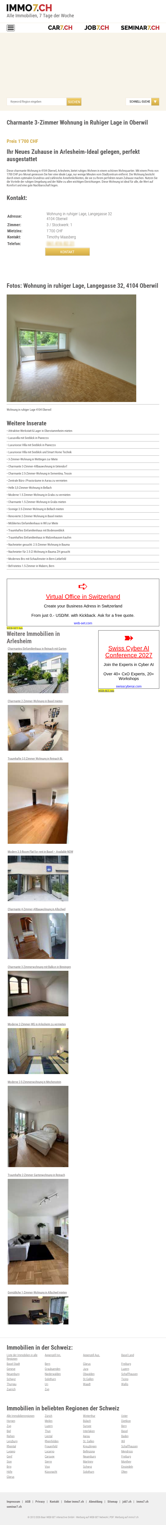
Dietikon (126, 1421)
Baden (125, 1436)
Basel (124, 1431)
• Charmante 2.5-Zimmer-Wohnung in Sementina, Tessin (39, 473)
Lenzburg (12, 1441)
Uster (124, 1416)
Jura (85, 1369)
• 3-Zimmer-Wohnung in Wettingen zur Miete (32, 459)
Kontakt (54, 1501)
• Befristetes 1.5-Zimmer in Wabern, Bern (30, 566)
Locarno (49, 1451)
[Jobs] (96, 28)
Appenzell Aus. (91, 1355)
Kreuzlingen (90, 1446)
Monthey (126, 1461)
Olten (124, 1472)
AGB (27, 1501)
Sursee (87, 1426)
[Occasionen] (60, 28)
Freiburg (126, 1364)
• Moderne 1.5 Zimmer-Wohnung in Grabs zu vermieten (38, 495)
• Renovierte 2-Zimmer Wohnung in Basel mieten (35, 516)
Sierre (48, 1461)
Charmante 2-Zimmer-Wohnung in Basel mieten (35, 701)
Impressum (13, 1501)
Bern (47, 1364)
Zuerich (11, 1389)
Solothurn (50, 1379)
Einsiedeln (127, 1467)
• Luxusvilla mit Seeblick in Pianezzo (28, 438)
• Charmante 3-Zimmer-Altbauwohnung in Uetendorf (37, 466)
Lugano (11, 1451)
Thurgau (11, 1384)
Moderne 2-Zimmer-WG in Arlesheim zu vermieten (37, 1024)
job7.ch (126, 1501)
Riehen (11, 1436)
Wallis (124, 1384)
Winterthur (89, 1416)
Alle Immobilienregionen (20, 1416)
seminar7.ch (14, 1507)
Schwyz (11, 1379)
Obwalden (89, 1374)
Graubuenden (52, 1369)
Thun (48, 1431)
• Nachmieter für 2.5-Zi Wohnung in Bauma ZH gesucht (38, 552)
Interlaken (89, 1431)
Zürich (48, 1416)
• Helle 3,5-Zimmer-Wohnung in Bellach (29, 488)
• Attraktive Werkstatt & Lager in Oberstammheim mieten (39, 431)
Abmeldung (95, 1501)
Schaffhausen (129, 1374)
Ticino (124, 1379)
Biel (9, 1431)
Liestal (48, 1436)
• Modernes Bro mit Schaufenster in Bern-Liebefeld (36, 559)
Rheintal (11, 1446)
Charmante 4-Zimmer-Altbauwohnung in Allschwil (36, 909)
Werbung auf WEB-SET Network (92, 1517)
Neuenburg (13, 1374)
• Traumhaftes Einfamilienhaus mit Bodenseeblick (35, 530)
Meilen (48, 1421)
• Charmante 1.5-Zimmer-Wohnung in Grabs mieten (36, 502)
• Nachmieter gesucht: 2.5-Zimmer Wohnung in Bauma (38, 544)
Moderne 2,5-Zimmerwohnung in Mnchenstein (34, 1082)
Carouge (49, 1456)
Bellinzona (89, 1451)
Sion (9, 1461)
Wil (123, 1441)
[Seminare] (140, 28)
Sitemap (112, 1501)
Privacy (40, 1501)
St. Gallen (88, 1441)
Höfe (9, 1472)
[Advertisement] (83, 67)
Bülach (87, 1421)
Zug (47, 1389)
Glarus (87, 1364)
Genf (9, 1456)
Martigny (88, 1461)
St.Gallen (88, 1379)
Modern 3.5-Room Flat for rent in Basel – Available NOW (40, 852)
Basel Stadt (13, 1364)
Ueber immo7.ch (74, 1501)
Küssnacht (51, 1472)
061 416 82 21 (60, 243)
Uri (46, 1384)
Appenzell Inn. (53, 1355)
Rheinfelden (52, 1441)
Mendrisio (127, 1451)
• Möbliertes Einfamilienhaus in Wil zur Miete (32, 523)
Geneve (11, 1369)
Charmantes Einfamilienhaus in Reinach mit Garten (37, 649)
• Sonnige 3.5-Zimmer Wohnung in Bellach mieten (35, 509)
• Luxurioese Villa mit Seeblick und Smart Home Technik (39, 452)
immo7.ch (142, 1501)
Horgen (11, 1421)
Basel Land (127, 1355)
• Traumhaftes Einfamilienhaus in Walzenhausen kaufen (39, 537)
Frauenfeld (51, 1446)
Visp (47, 1467)
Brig (9, 1467)
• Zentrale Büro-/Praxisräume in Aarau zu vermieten (37, 480)
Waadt (86, 1384)
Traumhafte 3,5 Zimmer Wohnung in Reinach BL (35, 758)
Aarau (86, 1436)
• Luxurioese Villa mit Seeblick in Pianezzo (31, 445)
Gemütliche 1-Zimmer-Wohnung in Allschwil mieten (37, 1292)
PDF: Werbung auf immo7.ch (124, 1517)
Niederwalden (53, 1374)
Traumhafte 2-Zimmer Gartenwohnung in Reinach (36, 1175)
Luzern (125, 1369)
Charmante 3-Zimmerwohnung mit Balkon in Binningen (39, 967)
